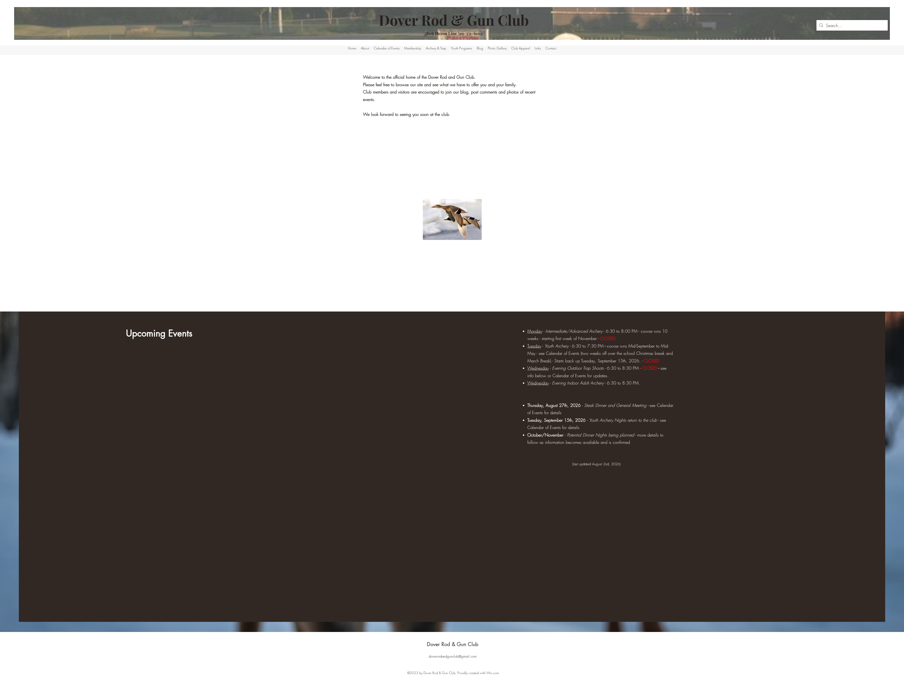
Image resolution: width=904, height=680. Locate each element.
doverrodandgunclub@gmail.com (453, 656)
